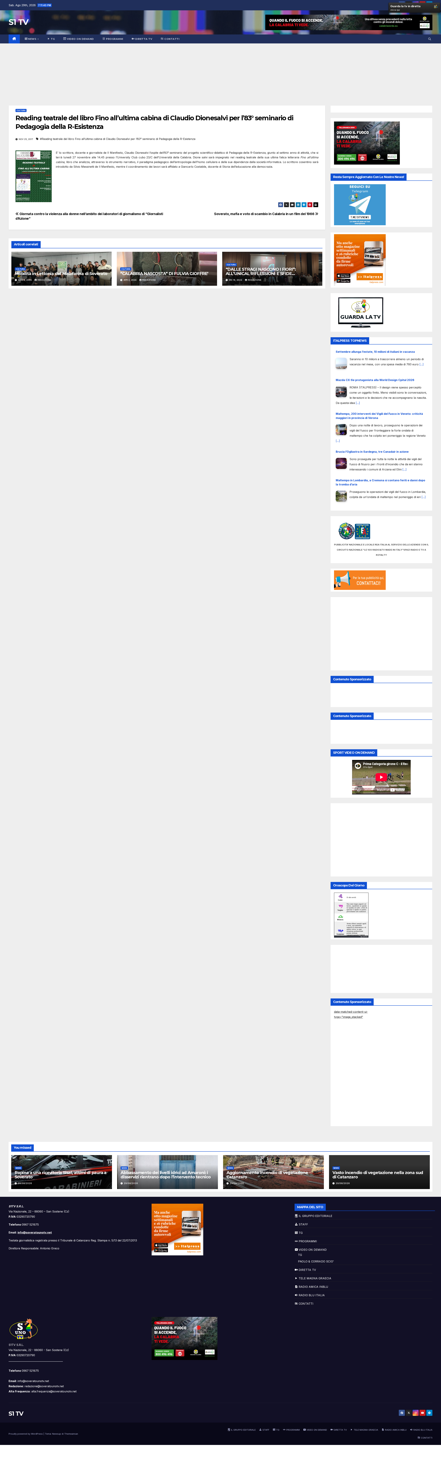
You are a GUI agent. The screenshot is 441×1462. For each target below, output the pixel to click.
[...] (358, 374)
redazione (44, 280)
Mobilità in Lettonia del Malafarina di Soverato (61, 273)
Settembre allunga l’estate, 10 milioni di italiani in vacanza (375, 484)
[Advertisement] (220, 69)
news (18, 1168)
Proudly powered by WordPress (26, 1433)
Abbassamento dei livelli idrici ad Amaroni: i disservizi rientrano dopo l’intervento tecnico (166, 1174)
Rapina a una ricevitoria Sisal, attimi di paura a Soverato (60, 1174)
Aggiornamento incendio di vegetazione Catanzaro (267, 1174)
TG (300, 1255)
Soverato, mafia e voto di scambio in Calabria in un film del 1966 (264, 214)
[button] (429, 39)
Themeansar (71, 1433)
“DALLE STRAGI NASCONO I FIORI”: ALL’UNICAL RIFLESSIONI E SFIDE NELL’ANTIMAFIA (261, 273)
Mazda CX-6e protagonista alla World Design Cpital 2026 (375, 351)
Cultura (21, 110)
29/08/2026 (25, 1183)
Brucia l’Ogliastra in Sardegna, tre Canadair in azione (372, 423)
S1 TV (18, 22)
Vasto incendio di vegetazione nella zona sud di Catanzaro (377, 1174)
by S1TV (364, 937)
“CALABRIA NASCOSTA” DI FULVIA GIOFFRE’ (164, 273)
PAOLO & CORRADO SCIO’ (316, 1261)
